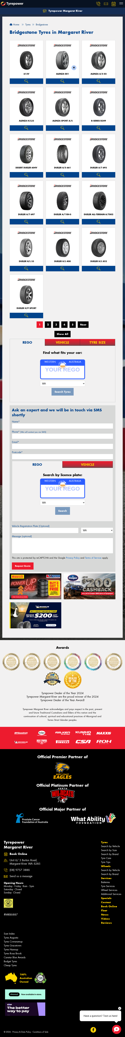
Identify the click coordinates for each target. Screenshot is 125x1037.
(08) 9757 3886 (20, 870)
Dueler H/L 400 (62, 261)
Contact (106, 902)
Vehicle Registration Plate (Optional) (31, 526)
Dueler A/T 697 (26, 214)
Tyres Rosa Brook (13, 953)
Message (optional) (22, 536)
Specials (106, 898)
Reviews (106, 922)
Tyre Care (106, 858)
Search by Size (109, 850)
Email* (15, 442)
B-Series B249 (98, 121)
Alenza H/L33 (26, 121)
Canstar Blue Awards (14, 957)
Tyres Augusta (11, 937)
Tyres (104, 842)
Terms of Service (93, 557)
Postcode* (17, 452)
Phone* (29, 431)
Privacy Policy (73, 557)
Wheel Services (109, 890)
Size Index (9, 933)
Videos (105, 918)
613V (26, 74)
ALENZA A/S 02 (99, 74)
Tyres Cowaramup (13, 941)
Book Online (109, 906)
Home (15, 24)
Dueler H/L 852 (98, 261)
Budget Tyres (10, 961)
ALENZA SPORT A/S (62, 121)
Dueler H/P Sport (26, 308)
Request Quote (22, 566)
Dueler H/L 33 (26, 261)
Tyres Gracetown (12, 945)
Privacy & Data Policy (21, 1032)
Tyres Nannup (11, 949)
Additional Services (111, 894)
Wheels (106, 866)
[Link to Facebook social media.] (93, 1030)
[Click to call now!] (98, 4)
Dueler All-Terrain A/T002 (98, 214)
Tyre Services (108, 886)
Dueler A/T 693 (98, 167)
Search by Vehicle (110, 846)
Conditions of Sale (40, 1032)
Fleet (104, 910)
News (104, 914)
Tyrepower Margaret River (65, 10)
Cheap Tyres (10, 965)
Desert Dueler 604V (26, 167)
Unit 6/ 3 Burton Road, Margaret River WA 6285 (25, 862)
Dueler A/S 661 (62, 167)
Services (106, 878)
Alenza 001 (62, 74)
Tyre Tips (105, 862)
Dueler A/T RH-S (62, 214)
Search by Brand (109, 854)
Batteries (105, 882)
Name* (16, 421)
